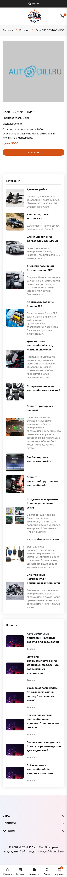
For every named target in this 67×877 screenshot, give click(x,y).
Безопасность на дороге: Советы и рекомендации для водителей (44, 746)
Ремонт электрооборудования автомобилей (42, 481)
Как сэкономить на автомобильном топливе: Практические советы (43, 721)
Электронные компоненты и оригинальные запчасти (43, 579)
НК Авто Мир (35, 847)
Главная (8, 30)
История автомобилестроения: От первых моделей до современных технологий (43, 665)
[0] (62, 16)
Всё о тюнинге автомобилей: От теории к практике (40, 769)
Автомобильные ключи (43, 539)
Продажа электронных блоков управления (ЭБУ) (42, 503)
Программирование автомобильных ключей (43, 388)
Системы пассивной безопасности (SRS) (40, 268)
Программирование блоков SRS (40, 304)
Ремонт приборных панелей (40, 408)
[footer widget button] (33, 816)
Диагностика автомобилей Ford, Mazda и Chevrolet (40, 345)
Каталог (24, 30)
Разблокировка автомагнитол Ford (40, 459)
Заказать (33, 152)
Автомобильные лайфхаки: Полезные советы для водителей (43, 637)
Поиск (35, 3)
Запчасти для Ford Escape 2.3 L (39, 216)
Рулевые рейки (37, 189)
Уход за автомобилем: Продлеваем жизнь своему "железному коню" (42, 694)
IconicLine (57, 851)
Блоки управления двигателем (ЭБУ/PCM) (42, 238)
